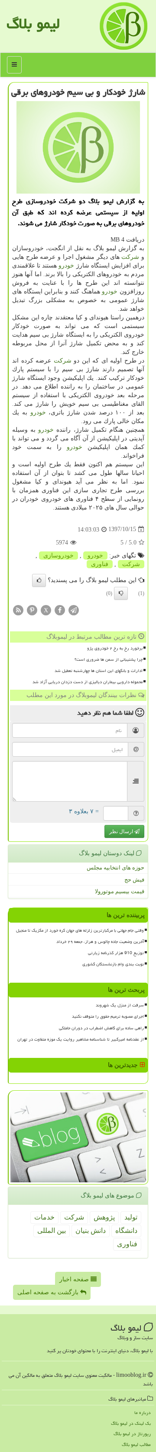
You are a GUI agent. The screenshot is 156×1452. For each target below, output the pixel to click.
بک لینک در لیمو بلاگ (131, 1423)
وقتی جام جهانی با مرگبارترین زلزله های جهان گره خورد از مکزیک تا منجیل (80, 930)
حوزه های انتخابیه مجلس (115, 867)
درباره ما (142, 1412)
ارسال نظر (121, 831)
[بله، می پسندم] (39, 580)
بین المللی (51, 1230)
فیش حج (134, 879)
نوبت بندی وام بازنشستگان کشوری (113, 964)
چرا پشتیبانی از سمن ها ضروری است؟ (109, 659)
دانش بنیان (90, 1230)
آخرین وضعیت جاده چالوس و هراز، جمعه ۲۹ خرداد (100, 941)
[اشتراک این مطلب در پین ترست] (32, 609)
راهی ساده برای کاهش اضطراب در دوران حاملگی (101, 1028)
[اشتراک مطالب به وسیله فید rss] (18, 609)
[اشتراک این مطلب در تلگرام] (74, 609)
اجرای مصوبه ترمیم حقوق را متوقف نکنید (108, 1016)
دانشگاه (126, 1230)
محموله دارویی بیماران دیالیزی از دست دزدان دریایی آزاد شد (87, 682)
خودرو (66, 265)
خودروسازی (58, 555)
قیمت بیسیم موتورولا (119, 891)
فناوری (99, 564)
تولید (130, 1217)
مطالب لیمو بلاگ (136, 1444)
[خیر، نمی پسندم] (121, 593)
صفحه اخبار (75, 1279)
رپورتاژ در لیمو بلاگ (132, 1433)
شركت (130, 257)
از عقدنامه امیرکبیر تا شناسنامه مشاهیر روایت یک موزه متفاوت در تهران (80, 1039)
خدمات (44, 1217)
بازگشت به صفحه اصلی (48, 1292)
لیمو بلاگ (33, 24)
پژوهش (104, 1217)
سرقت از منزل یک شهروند (120, 1005)
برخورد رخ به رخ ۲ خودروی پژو (115, 648)
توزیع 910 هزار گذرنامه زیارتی (116, 953)
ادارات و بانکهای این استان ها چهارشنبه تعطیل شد (99, 670)
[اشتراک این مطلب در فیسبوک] (60, 609)
